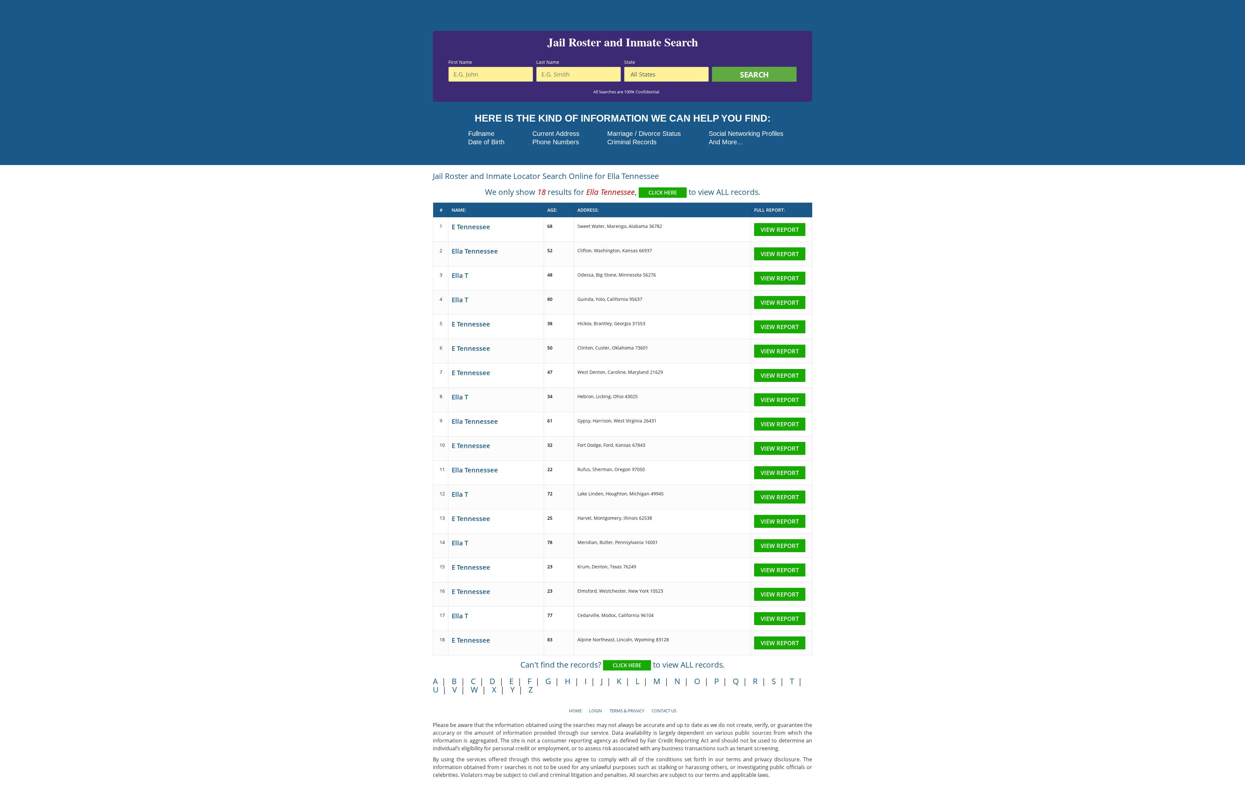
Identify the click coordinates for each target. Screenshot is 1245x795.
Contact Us (664, 711)
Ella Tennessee (475, 251)
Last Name (547, 62)
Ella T (460, 275)
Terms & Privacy (627, 711)
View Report (780, 229)
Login (595, 711)
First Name (460, 62)
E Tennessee (471, 226)
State (629, 62)
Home (575, 711)
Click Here (662, 192)
